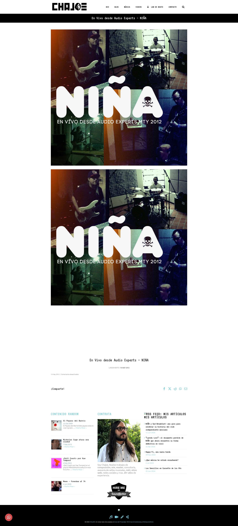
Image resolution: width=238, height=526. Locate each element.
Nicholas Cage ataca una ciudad (76, 440)
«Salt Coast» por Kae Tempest (74, 459)
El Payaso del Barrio (74, 420)
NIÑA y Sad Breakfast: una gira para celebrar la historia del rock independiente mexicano (163, 427)
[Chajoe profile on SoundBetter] (119, 483)
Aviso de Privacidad (120, 522)
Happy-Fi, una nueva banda (158, 452)
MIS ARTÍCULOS (155, 417)
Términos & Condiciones (134, 522)
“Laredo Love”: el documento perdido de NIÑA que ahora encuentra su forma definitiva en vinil (164, 441)
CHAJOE (92, 522)
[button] (183, 7)
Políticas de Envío (148, 522)
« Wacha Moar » (80, 427)
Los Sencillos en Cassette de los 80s (163, 468)
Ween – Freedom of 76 (74, 481)
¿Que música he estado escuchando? (162, 460)
